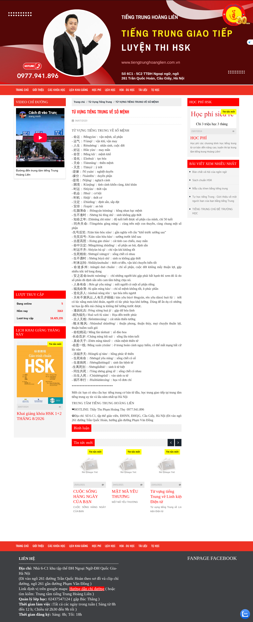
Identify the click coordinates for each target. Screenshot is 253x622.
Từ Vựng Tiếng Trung (100, 102)
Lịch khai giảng (78, 90)
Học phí (96, 90)
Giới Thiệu (38, 90)
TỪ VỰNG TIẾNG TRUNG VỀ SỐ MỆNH (137, 102)
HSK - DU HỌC (127, 90)
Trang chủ (22, 90)
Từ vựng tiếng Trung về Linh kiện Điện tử (165, 496)
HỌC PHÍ (198, 138)
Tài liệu (143, 90)
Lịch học (110, 90)
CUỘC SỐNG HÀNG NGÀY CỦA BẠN (84, 496)
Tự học (155, 90)
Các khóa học (56, 90)
